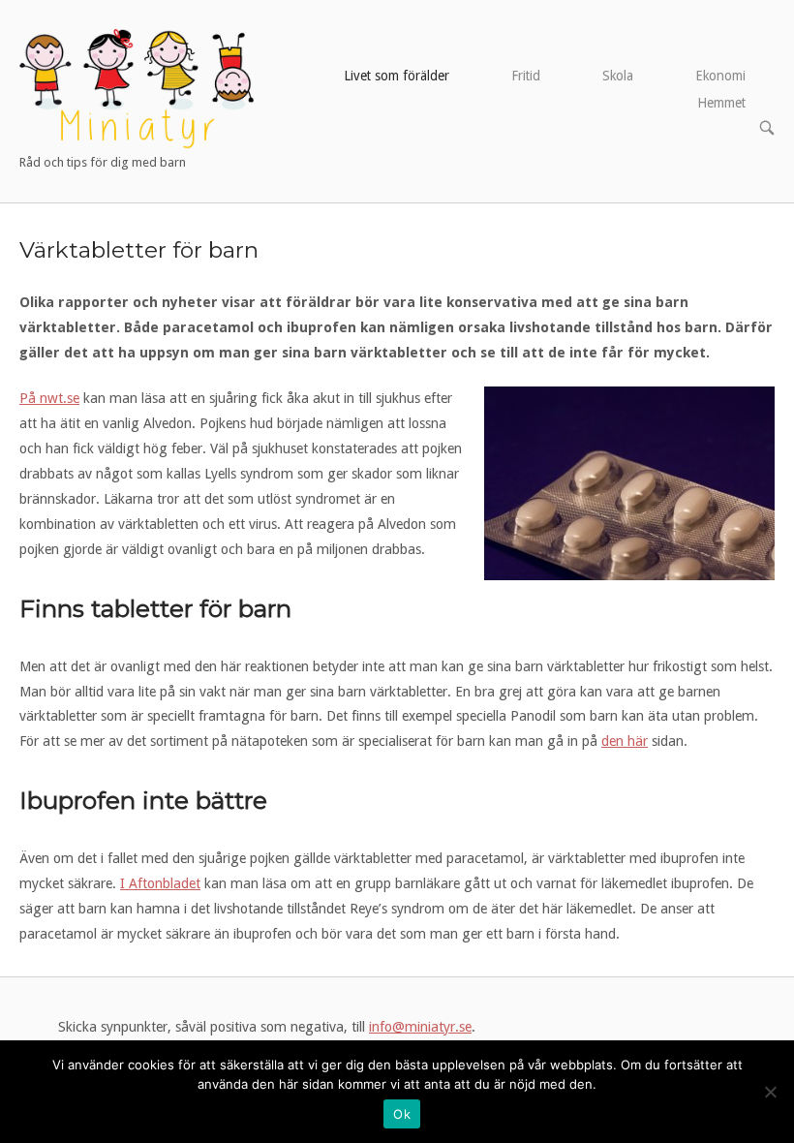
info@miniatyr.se (420, 1027)
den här (624, 741)
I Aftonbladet (160, 883)
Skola (617, 75)
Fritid (525, 75)
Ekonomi (720, 75)
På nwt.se (49, 398)
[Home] (136, 88)
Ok (402, 1114)
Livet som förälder (396, 75)
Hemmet (721, 102)
